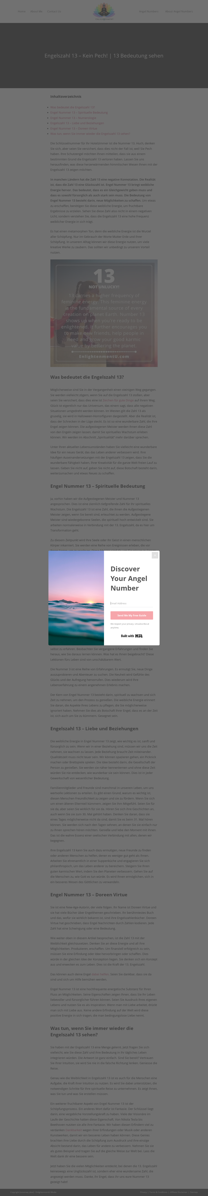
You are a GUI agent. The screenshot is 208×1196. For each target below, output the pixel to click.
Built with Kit (132, 636)
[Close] (155, 555)
